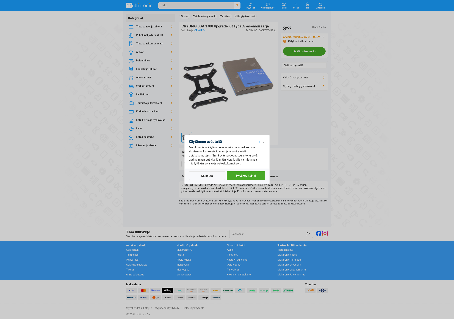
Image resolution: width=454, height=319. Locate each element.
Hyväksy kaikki (246, 175)
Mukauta (207, 176)
